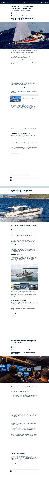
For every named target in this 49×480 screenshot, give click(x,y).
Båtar (13, 2)
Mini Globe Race (22, 174)
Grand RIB (19, 239)
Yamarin (27, 237)
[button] (37, 272)
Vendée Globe (18, 109)
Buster (24, 237)
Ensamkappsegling (15, 174)
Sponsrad (13, 315)
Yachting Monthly (20, 84)
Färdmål (16, 2)
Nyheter (28, 2)
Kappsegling (14, 465)
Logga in (42, 2)
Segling (28, 174)
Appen (25, 2)
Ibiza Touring (25, 295)
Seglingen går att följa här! (16, 153)
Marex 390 (22, 245)
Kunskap (21, 2)
